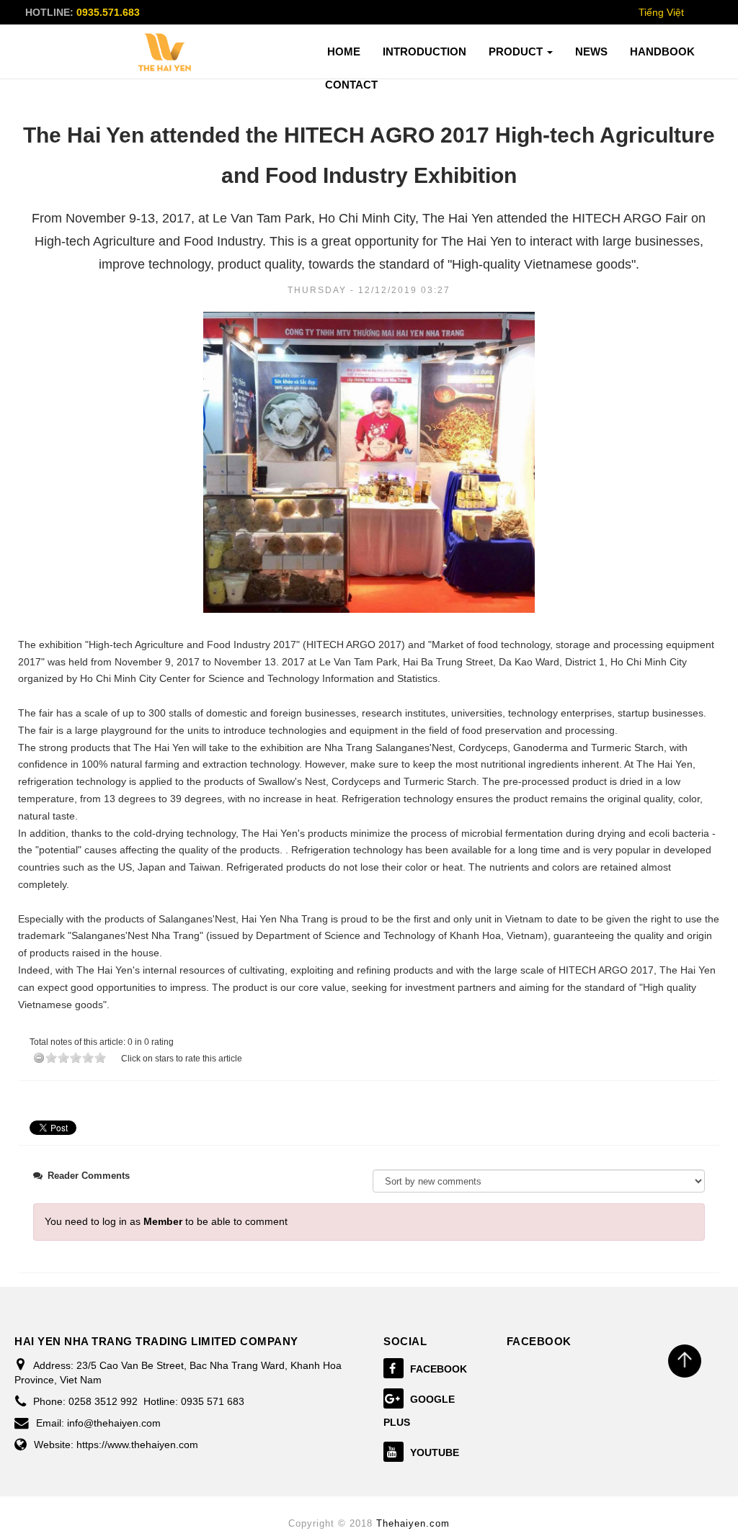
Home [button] (343, 51)
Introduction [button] (424, 51)
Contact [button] (351, 84)
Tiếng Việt (661, 12)
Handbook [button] (662, 51)
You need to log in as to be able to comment (166, 1221)
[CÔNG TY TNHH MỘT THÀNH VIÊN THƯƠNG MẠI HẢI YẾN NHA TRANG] (165, 52)
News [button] (591, 51)
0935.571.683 (108, 12)
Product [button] (517, 51)
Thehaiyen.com (413, 1523)
